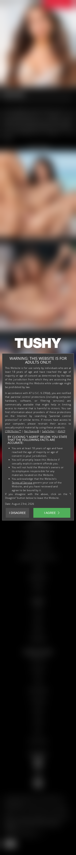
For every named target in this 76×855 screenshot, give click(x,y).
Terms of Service (22, 482)
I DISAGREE (17, 513)
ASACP (61, 431)
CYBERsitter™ (13, 431)
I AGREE (50, 513)
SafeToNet (48, 431)
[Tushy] (38, 344)
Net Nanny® (31, 431)
